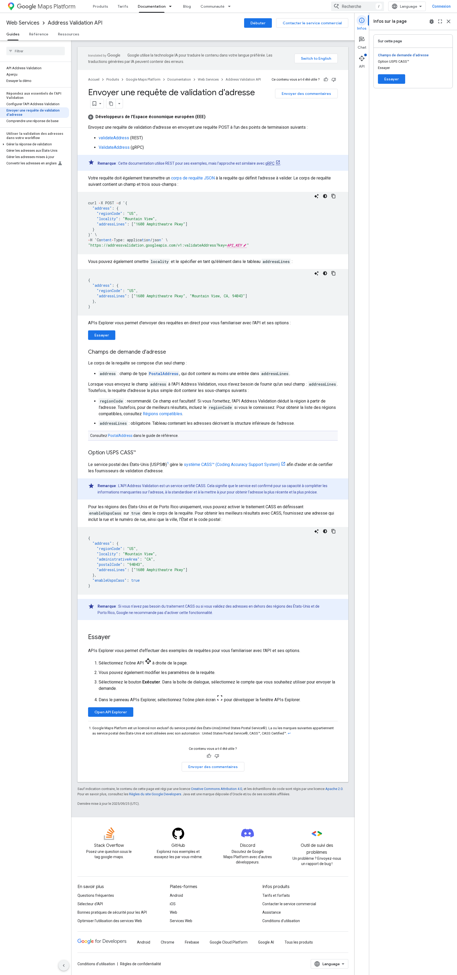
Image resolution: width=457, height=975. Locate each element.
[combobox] (357, 6)
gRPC (270, 163)
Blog (187, 6)
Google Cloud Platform (229, 942)
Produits (100, 6)
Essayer (101, 335)
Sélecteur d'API (90, 904)
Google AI (266, 942)
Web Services (22, 23)
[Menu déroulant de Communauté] (231, 6)
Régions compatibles (162, 413)
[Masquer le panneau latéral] (63, 965)
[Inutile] (334, 80)
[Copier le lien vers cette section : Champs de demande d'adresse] (171, 352)
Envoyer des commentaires (306, 93)
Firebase (192, 942)
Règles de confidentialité (140, 964)
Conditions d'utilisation (281, 921)
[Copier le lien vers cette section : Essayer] (116, 637)
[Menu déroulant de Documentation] (172, 6)
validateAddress (114, 137)
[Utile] (326, 80)
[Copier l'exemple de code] (333, 196)
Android (176, 895)
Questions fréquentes (95, 895)
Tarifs (123, 6)
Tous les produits (299, 942)
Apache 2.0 (333, 789)
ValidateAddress (114, 147)
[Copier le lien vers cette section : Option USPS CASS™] (141, 453)
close (448, 21)
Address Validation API (75, 23)
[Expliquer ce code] (316, 196)
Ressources (68, 34)
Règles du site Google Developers (155, 794)
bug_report (431, 21)
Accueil (93, 79)
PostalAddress (120, 435)
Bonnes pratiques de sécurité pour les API (112, 912)
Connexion (441, 6)
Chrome (167, 942)
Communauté (212, 6)
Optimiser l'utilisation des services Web (109, 921)
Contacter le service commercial (312, 23)
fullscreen (440, 21)
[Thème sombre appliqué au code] (325, 196)
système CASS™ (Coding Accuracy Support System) (232, 464)
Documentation (152, 6)
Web (173, 912)
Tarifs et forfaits (276, 895)
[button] (34, 144)
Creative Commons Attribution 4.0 (216, 789)
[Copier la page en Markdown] (111, 103)
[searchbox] (35, 51)
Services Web (181, 921)
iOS (173, 904)
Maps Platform (56, 6)
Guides (13, 34)
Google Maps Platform (143, 79)
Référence (38, 34)
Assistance (271, 912)
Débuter (258, 23)
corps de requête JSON (193, 178)
